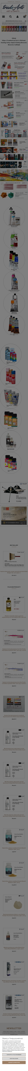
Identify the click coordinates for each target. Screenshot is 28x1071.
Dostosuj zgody (14, 1058)
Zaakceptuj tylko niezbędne (14, 1054)
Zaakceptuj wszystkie (14, 1062)
